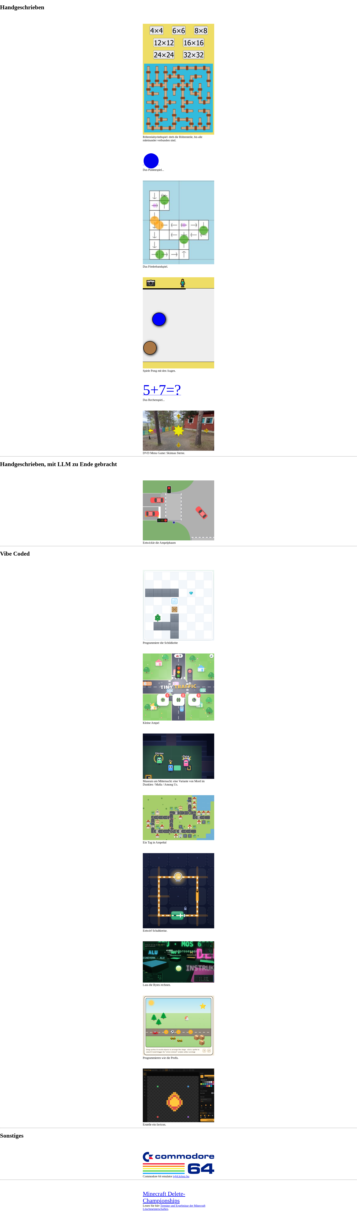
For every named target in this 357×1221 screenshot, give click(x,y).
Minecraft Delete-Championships (164, 1197)
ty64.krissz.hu (181, 1176)
